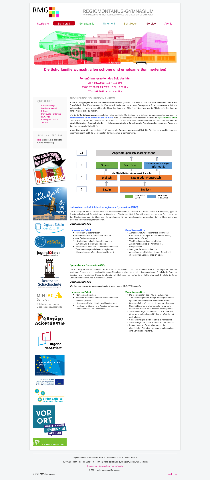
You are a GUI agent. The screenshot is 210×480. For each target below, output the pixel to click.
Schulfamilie (86, 23)
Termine (44, 122)
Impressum (92, 465)
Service (151, 23)
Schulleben (130, 23)
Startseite (43, 23)
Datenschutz (104, 465)
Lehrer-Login (117, 465)
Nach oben (172, 474)
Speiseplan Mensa (49, 119)
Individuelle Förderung (51, 114)
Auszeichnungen (48, 105)
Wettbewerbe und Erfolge (49, 109)
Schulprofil (64, 23)
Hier (39, 140)
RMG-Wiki (45, 117)
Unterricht (109, 23)
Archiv (168, 23)
